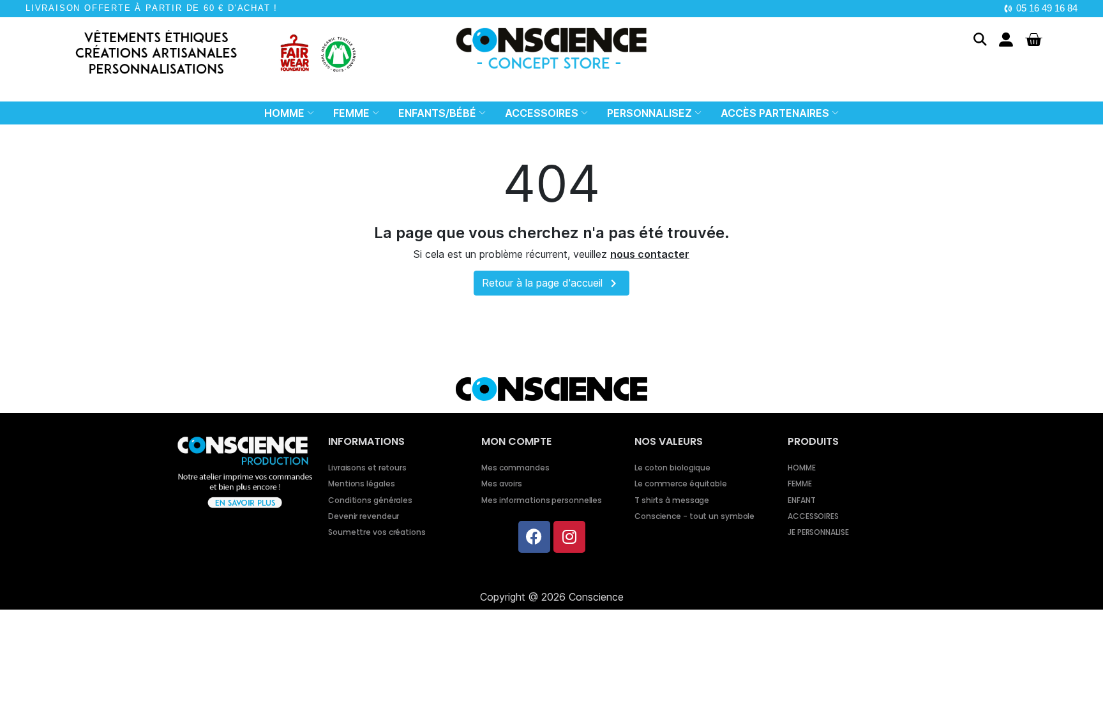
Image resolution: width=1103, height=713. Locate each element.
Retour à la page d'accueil (551, 283)
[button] (980, 39)
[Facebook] (534, 537)
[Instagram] (569, 537)
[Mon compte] (1006, 39)
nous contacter (649, 254)
